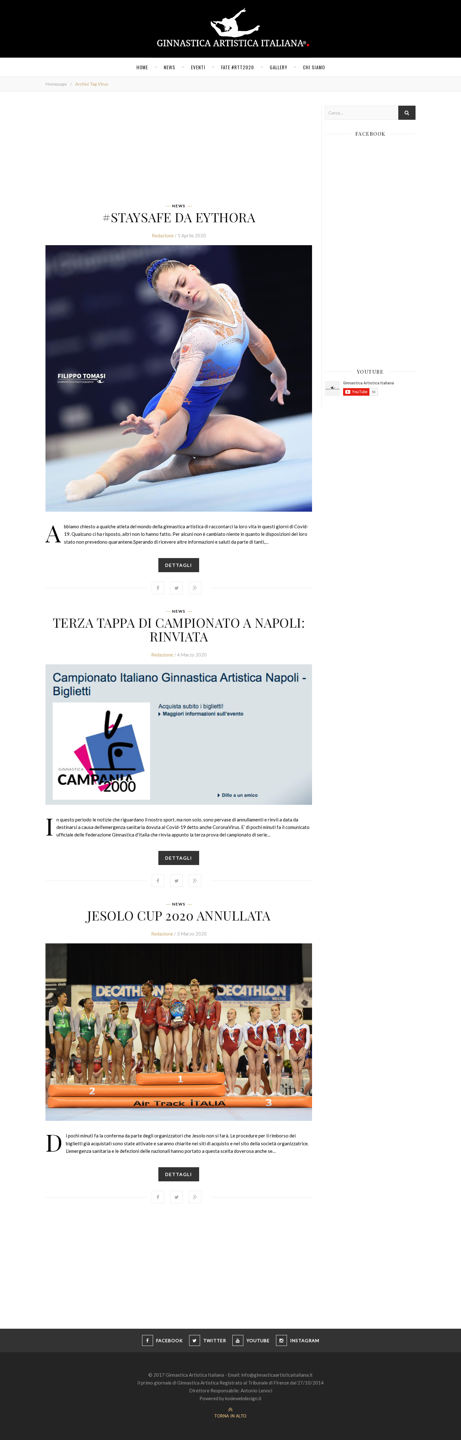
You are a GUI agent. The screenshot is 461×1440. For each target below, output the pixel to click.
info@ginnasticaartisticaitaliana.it (277, 1375)
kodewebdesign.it (243, 1398)
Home (142, 67)
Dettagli (178, 565)
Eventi (198, 67)
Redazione (163, 235)
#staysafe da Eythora (178, 216)
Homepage (56, 84)
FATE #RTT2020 (237, 67)
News (169, 67)
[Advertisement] (178, 149)
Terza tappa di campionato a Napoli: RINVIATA (179, 629)
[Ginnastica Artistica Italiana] (230, 29)
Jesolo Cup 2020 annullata (179, 915)
